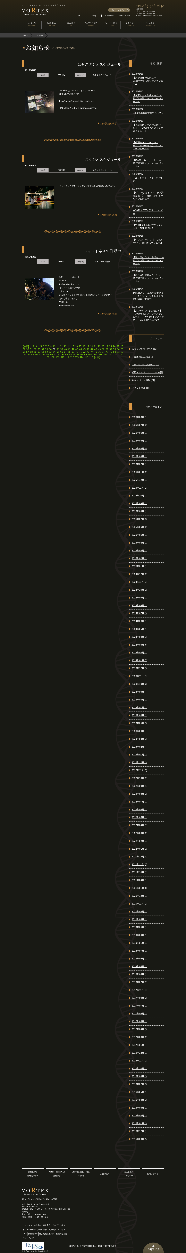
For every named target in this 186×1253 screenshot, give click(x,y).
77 (103, 352)
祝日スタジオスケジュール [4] (147, 372)
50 (103, 349)
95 (70, 354)
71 (80, 352)
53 (114, 349)
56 (24, 352)
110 (62, 357)
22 (99, 346)
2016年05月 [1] (139, 1092)
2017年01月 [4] (139, 1045)
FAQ (24, 1234)
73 (88, 352)
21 (95, 346)
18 (84, 346)
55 (122, 349)
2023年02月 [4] (139, 747)
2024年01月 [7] (139, 660)
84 (28, 354)
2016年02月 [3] (139, 1115)
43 (76, 349)
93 (62, 354)
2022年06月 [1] (139, 809)
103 (105, 354)
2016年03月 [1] (139, 1108)
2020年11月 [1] (139, 903)
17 (80, 346)
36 (50, 349)
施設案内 (37, 1225)
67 (65, 352)
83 (25, 354)
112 (72, 357)
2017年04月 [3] (139, 1029)
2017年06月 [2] (139, 1013)
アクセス (61, 1229)
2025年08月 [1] (139, 511)
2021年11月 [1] (139, 864)
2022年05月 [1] (139, 817)
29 (24, 349)
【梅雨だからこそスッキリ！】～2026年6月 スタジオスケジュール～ (148, 145)
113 (77, 357)
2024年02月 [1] (139, 652)
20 (91, 346)
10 (54, 346)
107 (47, 357)
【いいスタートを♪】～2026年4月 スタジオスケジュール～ (148, 242)
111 (67, 357)
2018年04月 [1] (139, 974)
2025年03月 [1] (139, 550)
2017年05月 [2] (139, 1021)
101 (95, 354)
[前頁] (26, 346)
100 (90, 354)
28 (121, 346)
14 (69, 346)
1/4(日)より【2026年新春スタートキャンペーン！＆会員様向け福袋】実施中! (148, 296)
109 (58, 357)
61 (42, 352)
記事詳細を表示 (109, 123)
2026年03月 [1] (139, 456)
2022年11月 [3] (139, 770)
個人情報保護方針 (46, 1234)
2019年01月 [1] (139, 943)
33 (39, 349)
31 (31, 349)
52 (110, 349)
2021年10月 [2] (139, 872)
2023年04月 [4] (139, 731)
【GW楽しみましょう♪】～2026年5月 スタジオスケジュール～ (148, 163)
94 (66, 354)
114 (81, 357)
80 (114, 352)
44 (80, 349)
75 (95, 352)
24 (106, 346)
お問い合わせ (152, 1174)
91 (55, 354)
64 (54, 352)
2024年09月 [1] (139, 597)
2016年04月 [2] (139, 1100)
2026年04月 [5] (139, 448)
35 (46, 349)
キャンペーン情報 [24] (143, 380)
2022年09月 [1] (139, 786)
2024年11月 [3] (139, 582)
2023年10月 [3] (139, 684)
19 (87, 346)
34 (42, 349)
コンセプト (27, 1225)
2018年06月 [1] (139, 958)
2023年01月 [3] (139, 754)
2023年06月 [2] (139, 715)
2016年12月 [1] (139, 1053)
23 (103, 346)
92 (59, 354)
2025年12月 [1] (139, 480)
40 (65, 349)
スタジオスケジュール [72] (145, 364)
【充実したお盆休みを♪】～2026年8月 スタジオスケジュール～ (148, 98)
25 (110, 346)
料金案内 (46, 1225)
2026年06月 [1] (139, 433)
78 (107, 352)
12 (61, 346)
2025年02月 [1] (139, 558)
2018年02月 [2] (139, 982)
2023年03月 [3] (139, 739)
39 (61, 349)
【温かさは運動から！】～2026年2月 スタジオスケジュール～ (148, 278)
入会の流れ (105, 1174)
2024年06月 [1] (139, 621)
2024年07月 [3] (139, 613)
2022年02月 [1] (139, 841)
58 (31, 352)
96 (74, 354)
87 (40, 354)
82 (122, 352)
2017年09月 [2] (139, 998)
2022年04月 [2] (139, 825)
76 (99, 352)
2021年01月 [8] (139, 888)
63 (50, 352)
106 (120, 354)
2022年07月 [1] (139, 801)
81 (118, 352)
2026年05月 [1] (139, 440)
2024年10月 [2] (139, 590)
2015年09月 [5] (139, 1139)
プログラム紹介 (58, 1225)
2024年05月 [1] (139, 629)
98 (81, 354)
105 (115, 354)
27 (118, 346)
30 (27, 349)
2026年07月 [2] (139, 425)
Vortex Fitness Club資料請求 (57, 1174)
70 (76, 352)
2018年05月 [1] (139, 966)
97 (78, 354)
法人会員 (52, 1229)
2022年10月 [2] (139, 778)
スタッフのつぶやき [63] (144, 349)
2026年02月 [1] (139, 464)
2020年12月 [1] (139, 896)
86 (36, 354)
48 (95, 349)
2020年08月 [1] (139, 911)
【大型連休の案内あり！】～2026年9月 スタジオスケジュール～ (148, 80)
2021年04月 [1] (139, 880)
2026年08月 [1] (139, 417)
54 (118, 349)
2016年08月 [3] (139, 1076)
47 (92, 349)
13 (65, 346)
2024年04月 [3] (139, 637)
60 (39, 352)
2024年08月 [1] (139, 605)
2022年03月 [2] (139, 833)
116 (91, 357)
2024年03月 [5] (139, 645)
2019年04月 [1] (139, 935)
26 (114, 346)
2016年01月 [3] (139, 1123)
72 (84, 352)
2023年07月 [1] (139, 707)
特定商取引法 (61, 1234)
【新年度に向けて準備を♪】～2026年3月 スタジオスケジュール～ (148, 260)
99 (85, 354)
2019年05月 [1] (139, 927)
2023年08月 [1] (139, 699)
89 (47, 354)
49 (99, 349)
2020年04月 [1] (139, 919)
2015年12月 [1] (139, 1131)
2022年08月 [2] (139, 794)
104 (110, 354)
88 (44, 354)
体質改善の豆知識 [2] (142, 356)
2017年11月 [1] (139, 990)
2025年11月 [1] (139, 488)
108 (52, 357)
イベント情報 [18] (141, 388)
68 (69, 352)
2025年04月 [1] (139, 542)
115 (86, 357)
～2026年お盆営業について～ (148, 113)
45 (84, 349)
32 (35, 349)
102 (100, 354)
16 (76, 346)
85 (32, 354)
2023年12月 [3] (139, 668)
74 (92, 352)
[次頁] (97, 357)
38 (58, 349)
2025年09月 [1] (139, 503)
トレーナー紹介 (29, 1229)
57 (27, 352)
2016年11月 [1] (139, 1060)
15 (72, 346)
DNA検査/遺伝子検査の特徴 (81, 1174)
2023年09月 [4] (139, 692)
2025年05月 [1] (139, 535)
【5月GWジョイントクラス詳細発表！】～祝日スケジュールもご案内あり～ (148, 195)
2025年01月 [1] (139, 566)
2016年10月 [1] (139, 1068)
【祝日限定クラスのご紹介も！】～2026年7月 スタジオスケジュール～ (148, 128)
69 (73, 352)
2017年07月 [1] (139, 1005)
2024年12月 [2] (139, 574)
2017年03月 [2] (139, 1037)
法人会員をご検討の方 (129, 1174)
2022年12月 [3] (139, 762)
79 (110, 352)
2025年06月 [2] (139, 527)
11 (58, 346)
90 (51, 354)
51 (107, 349)
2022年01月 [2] (139, 849)
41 (69, 349)
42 (73, 349)
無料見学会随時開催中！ (33, 1174)
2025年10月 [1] (139, 495)
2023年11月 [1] (139, 676)
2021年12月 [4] (139, 856)
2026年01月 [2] (139, 472)
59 (35, 352)
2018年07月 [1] (139, 951)
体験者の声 (33, 1234)
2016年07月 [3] (139, 1084)
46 (88, 349)
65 (58, 352)
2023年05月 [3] (139, 723)
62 (46, 352)
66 (61, 352)
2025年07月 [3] (139, 519)
